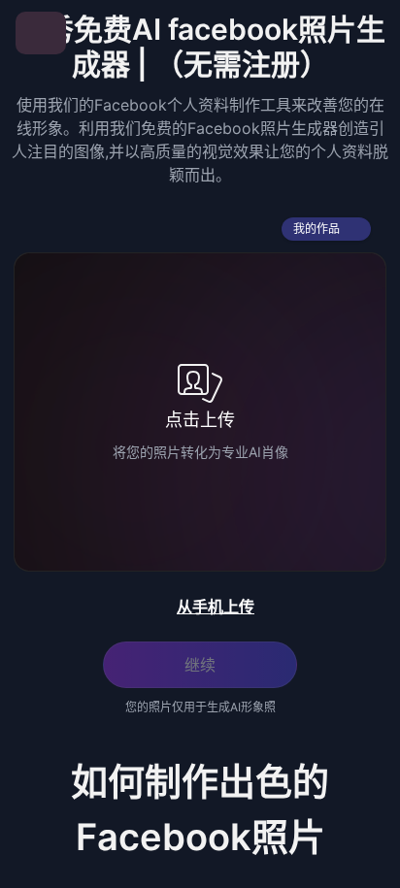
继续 (200, 664)
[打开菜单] (41, 33)
